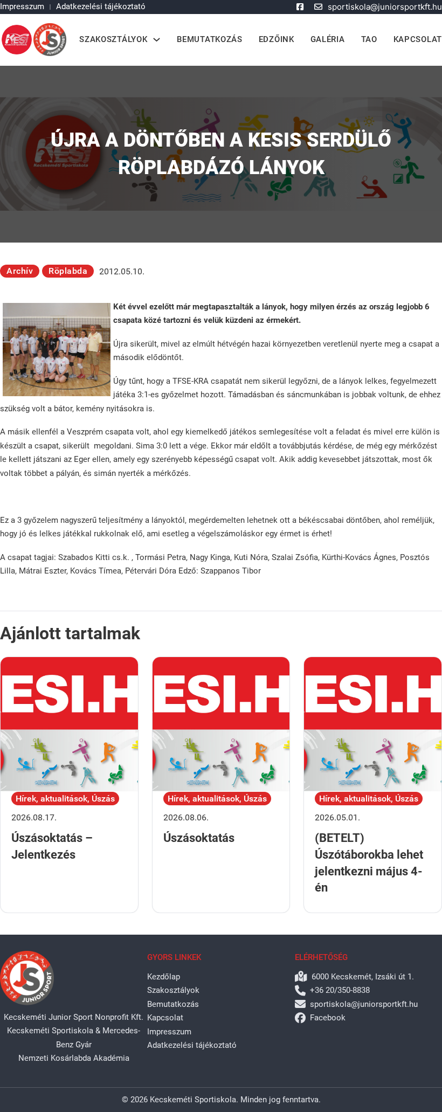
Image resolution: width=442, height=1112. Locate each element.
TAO (369, 39)
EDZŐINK (276, 39)
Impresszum (22, 6)
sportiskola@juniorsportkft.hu (385, 7)
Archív (19, 271)
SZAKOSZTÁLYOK (113, 39)
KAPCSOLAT (417, 39)
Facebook (328, 1018)
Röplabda (68, 271)
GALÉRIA (327, 39)
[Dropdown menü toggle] (157, 40)
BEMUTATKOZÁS (209, 39)
